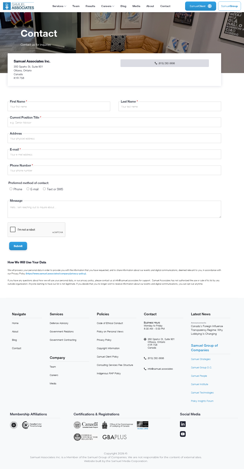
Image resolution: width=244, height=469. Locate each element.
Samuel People (199, 375)
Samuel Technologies (202, 392)
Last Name (129, 101)
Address (16, 133)
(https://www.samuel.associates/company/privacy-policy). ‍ (56, 273)
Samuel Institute (199, 384)
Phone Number (21, 165)
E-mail (15, 149)
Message (16, 200)
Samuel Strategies (200, 359)
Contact (16, 348)
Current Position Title (25, 117)
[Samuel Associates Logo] (18, 6)
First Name (18, 101)
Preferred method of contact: (28, 183)
